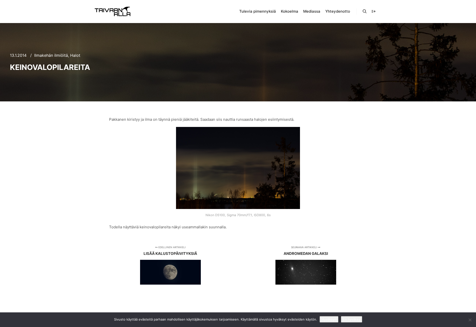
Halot (75, 55)
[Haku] (364, 11)
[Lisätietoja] (373, 11)
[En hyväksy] (469, 319)
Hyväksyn (329, 319)
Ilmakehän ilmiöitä (51, 55)
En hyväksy (351, 319)
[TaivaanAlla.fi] (112, 11)
